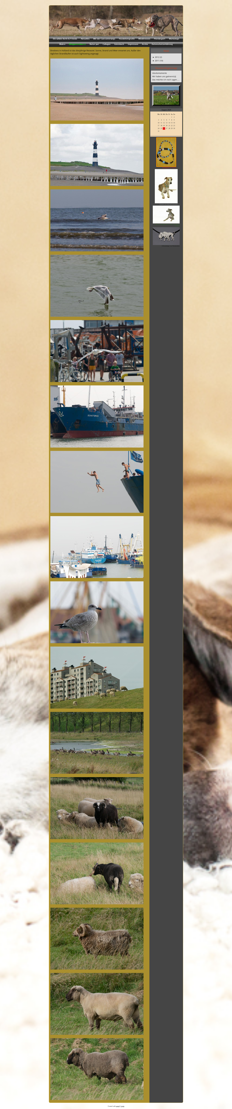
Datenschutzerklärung (162, 44)
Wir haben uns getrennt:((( (164, 76)
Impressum (133, 44)
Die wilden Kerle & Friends (65, 39)
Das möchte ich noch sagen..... (166, 79)
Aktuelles (85, 39)
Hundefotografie (127, 39)
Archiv (145, 44)
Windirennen (144, 39)
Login (122, 1106)
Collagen (106, 44)
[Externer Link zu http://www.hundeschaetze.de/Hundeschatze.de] (166, 244)
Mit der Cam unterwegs (104, 39)
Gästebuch (119, 44)
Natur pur (94, 44)
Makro (62, 44)
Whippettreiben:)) (77, 44)
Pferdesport (159, 39)
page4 (118, 1106)
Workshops (174, 39)
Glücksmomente (159, 73)
